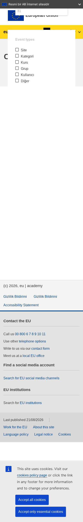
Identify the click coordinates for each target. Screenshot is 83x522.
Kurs (24, 62)
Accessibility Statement (21, 305)
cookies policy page (32, 475)
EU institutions (31, 403)
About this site (43, 427)
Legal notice (43, 434)
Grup (24, 68)
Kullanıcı (27, 75)
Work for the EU (15, 427)
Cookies (64, 434)
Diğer (25, 81)
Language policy (16, 434)
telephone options (32, 341)
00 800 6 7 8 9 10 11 (30, 334)
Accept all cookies (32, 500)
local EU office (33, 356)
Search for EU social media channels (31, 378)
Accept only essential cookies (40, 511)
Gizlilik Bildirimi (15, 296)
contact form (40, 348)
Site (24, 50)
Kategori (27, 56)
